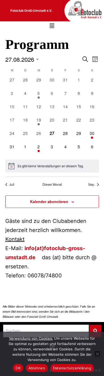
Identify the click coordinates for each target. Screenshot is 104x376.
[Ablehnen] (97, 353)
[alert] (52, 166)
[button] (52, 25)
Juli (11, 184)
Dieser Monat (52, 184)
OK (18, 368)
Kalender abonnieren (49, 201)
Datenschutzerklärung (72, 368)
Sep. (91, 184)
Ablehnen (37, 368)
